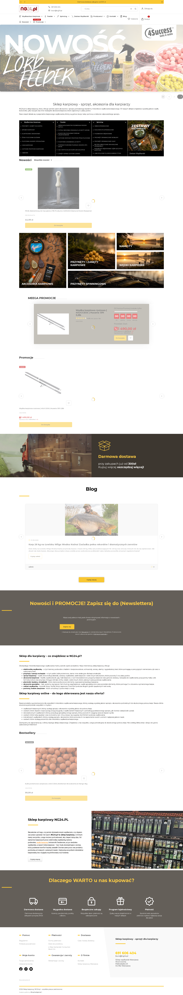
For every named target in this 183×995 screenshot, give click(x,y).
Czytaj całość (35, 556)
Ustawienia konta (25, 964)
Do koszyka (58, 225)
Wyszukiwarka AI (24, 980)
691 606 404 (55, 7)
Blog (125, 16)
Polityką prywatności (100, 634)
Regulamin (85, 632)
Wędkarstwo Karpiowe (31, 16)
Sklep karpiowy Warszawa (88, 964)
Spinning (63, 16)
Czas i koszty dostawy (86, 941)
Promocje (40, 22)
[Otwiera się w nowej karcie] (21, 969)
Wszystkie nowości (41, 160)
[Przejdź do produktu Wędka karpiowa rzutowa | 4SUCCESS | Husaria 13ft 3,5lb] (53, 324)
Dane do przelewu (55, 944)
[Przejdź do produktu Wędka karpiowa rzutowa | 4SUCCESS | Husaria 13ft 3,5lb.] (45, 386)
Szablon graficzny (30, 992)
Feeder (50, 16)
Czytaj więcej (91, 580)
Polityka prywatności (27, 944)
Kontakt (113, 16)
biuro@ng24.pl (56, 11)
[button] (162, 2)
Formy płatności (54, 941)
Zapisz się (67, 627)
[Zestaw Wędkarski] (146, 138)
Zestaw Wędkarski (81, 16)
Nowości (25, 22)
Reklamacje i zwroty (56, 961)
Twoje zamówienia (26, 961)
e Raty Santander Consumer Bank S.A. (59, 948)
